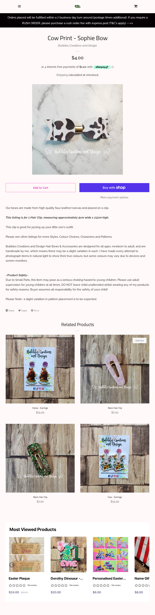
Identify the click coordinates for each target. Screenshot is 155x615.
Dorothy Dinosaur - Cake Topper (65, 578)
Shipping (62, 75)
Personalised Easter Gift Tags (108, 578)
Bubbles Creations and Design (77, 45)
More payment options (114, 197)
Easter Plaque (19, 578)
